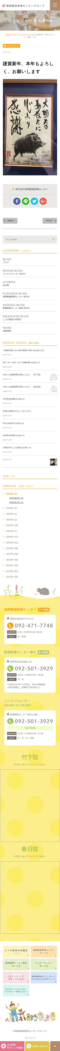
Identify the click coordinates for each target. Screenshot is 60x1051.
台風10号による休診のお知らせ (17, 447)
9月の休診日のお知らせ (13, 423)
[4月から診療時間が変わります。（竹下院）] (53, 377)
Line (25, 201)
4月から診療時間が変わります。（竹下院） (22, 375)
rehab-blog (13, 46)
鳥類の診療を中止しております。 (18, 411)
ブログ (14, 34)
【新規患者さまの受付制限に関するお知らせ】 (24, 350)
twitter (34, 201)
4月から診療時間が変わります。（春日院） (22, 387)
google (43, 201)
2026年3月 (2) (16, 502)
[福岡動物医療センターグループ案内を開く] (37, 1046)
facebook (17, 201)
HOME (8, 34)
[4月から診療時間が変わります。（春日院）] (53, 389)
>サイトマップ (30, 1038)
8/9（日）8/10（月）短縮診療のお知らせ (21, 362)
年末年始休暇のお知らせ (14, 399)
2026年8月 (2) (16, 498)
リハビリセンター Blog (26, 34)
